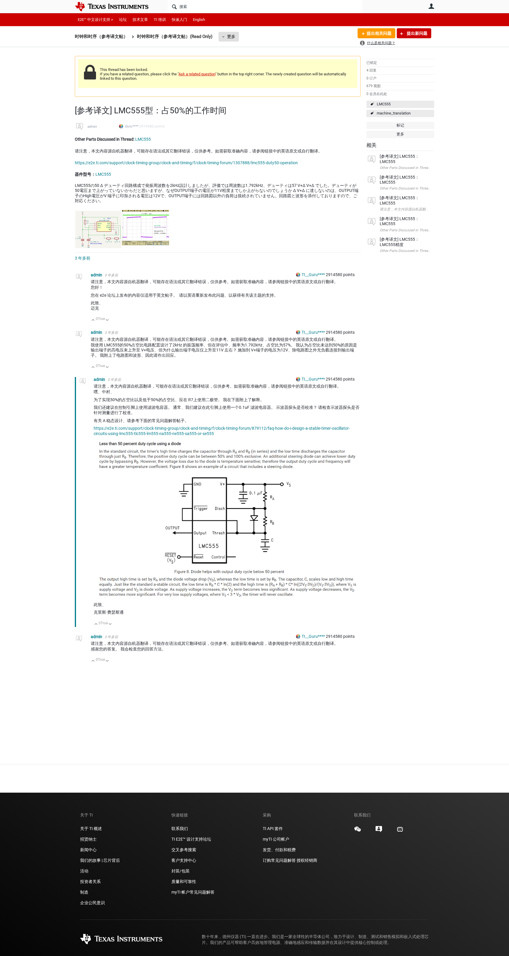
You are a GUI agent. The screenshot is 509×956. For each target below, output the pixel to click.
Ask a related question (197, 74)
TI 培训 (160, 19)
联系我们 (179, 828)
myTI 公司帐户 (276, 839)
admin (92, 127)
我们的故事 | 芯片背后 (100, 860)
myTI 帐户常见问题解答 (192, 892)
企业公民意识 (92, 902)
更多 (231, 36)
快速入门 (179, 19)
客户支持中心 (183, 860)
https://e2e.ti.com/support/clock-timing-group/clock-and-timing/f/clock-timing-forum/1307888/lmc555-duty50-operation (186, 162)
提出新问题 (416, 33)
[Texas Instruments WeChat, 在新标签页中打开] (357, 831)
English (199, 19)
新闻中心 (88, 849)
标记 (400, 125)
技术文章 (140, 19)
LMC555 (384, 104)
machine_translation (394, 113)
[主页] (116, 6)
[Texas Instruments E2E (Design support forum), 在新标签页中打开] (378, 831)
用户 (431, 6)
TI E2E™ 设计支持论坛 (191, 839)
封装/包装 (180, 871)
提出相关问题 (379, 33)
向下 (107, 320)
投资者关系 (90, 881)
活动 (84, 871)
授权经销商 (307, 860)
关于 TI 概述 (91, 828)
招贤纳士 (88, 839)
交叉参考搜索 (183, 849)
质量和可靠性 (184, 881)
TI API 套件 (273, 828)
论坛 (123, 19)
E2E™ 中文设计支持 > (95, 19)
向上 (93, 320)
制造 (84, 892)
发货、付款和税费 (279, 849)
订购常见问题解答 (279, 860)
